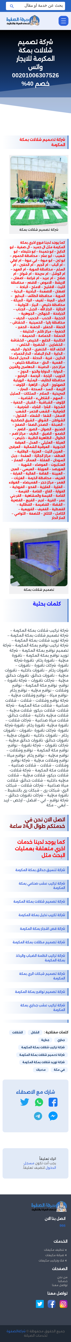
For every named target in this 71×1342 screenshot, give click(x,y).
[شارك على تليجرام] (38, 1116)
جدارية (45, 1039)
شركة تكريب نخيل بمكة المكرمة (42, 915)
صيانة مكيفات (54, 1255)
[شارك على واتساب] (39, 1102)
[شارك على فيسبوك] (53, 1102)
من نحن (62, 1277)
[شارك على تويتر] (24, 1102)
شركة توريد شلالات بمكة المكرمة (43, 1062)
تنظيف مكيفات (54, 1249)
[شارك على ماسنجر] (53, 1116)
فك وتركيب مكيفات (51, 1260)
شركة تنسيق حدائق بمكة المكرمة (40, 870)
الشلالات (17, 1032)
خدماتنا (62, 1281)
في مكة (59, 1069)
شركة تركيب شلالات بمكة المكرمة (43, 1047)
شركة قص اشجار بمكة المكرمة (42, 928)
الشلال (35, 1032)
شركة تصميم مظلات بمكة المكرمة (39, 942)
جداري (61, 1039)
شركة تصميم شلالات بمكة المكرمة (39, 901)
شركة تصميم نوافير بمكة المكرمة (40, 991)
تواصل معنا (59, 1285)
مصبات (41, 1069)
